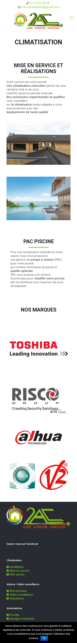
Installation (17, 567)
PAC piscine (17, 574)
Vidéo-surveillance (21, 594)
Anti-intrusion (18, 591)
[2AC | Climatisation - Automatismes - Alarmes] (38, 20)
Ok (44, 638)
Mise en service (19, 570)
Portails (14, 614)
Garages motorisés (22, 618)
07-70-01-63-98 (40, 3)
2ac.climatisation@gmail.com (41, 7)
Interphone (17, 598)
